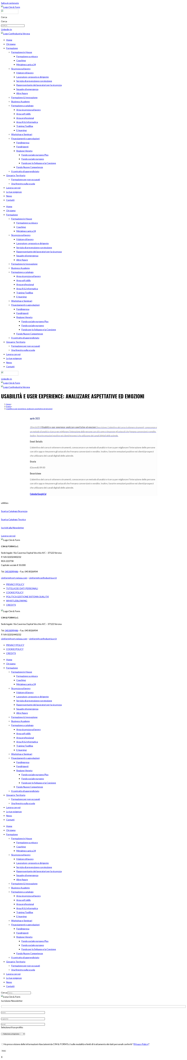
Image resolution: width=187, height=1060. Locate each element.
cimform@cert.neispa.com (14, 577)
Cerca (4, 17)
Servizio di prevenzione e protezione (34, 81)
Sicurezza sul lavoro (20, 68)
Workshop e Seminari (21, 134)
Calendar (34, 494)
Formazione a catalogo (22, 105)
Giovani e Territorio (15, 175)
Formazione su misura (27, 56)
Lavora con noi (13, 187)
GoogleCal (42, 494)
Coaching (21, 60)
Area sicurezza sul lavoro (28, 109)
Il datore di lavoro (24, 72)
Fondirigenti (22, 146)
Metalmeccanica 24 (26, 64)
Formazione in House (21, 52)
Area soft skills (23, 113)
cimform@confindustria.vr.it (43, 577)
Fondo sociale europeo (32, 159)
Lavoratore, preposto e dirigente (32, 77)
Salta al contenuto (10, 3)
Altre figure (22, 93)
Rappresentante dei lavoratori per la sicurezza (39, 85)
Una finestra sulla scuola (23, 183)
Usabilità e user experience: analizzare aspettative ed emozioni (29, 409)
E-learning (21, 130)
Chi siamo (11, 44)
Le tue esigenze (14, 192)
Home (9, 40)
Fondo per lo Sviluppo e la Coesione (38, 163)
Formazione (12, 48)
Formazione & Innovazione (24, 97)
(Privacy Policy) (141, 1044)
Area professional (25, 118)
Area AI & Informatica (27, 122)
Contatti (10, 200)
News (9, 196)
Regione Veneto (24, 150)
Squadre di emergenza (27, 89)
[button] (4, 503)
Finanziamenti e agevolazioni (25, 138)
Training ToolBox (24, 126)
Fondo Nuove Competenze (29, 167)
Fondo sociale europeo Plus (34, 154)
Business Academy (20, 101)
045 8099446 (11, 571)
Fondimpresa (22, 142)
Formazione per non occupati (25, 179)
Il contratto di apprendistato (25, 171)
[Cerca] (32, 993)
